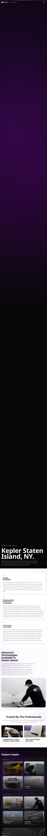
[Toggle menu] (44, 2)
